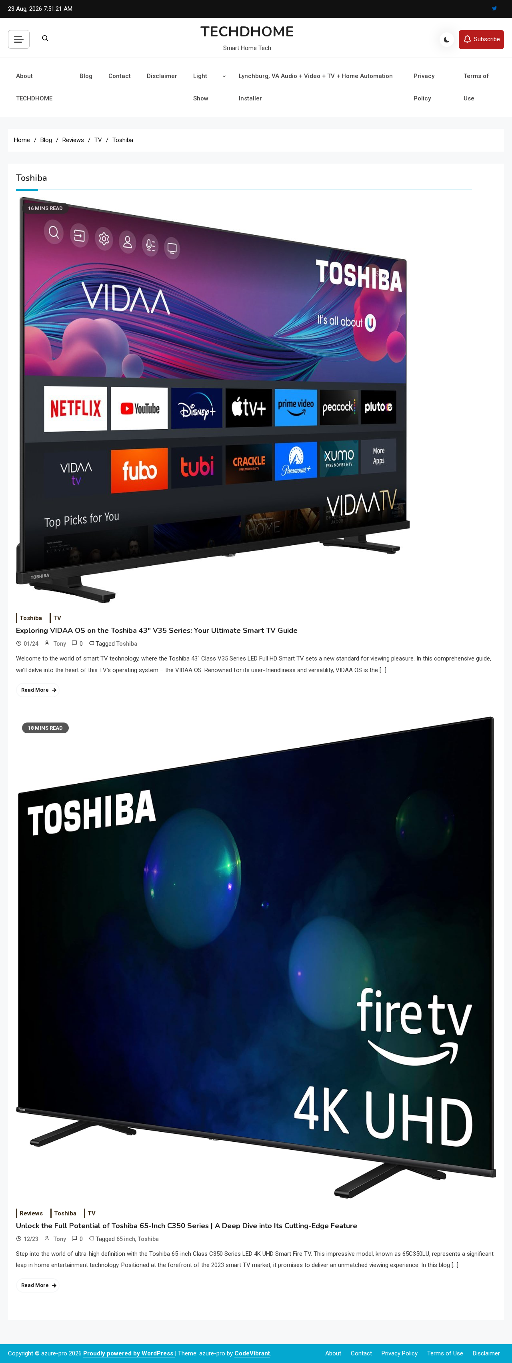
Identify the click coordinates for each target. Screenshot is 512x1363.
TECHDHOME (247, 32)
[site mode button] (447, 39)
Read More (35, 690)
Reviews (31, 1213)
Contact (119, 76)
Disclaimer (162, 76)
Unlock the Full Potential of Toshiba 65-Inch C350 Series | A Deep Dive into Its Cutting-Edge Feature (186, 1226)
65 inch (125, 1239)
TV (57, 618)
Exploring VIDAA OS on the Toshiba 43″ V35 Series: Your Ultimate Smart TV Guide (157, 630)
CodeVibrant (252, 1353)
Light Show (200, 87)
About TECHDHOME (34, 87)
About (333, 1353)
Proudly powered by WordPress (129, 1353)
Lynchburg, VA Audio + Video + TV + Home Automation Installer (316, 87)
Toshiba (31, 618)
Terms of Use (476, 87)
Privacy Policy (424, 87)
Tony (60, 643)
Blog (86, 76)
